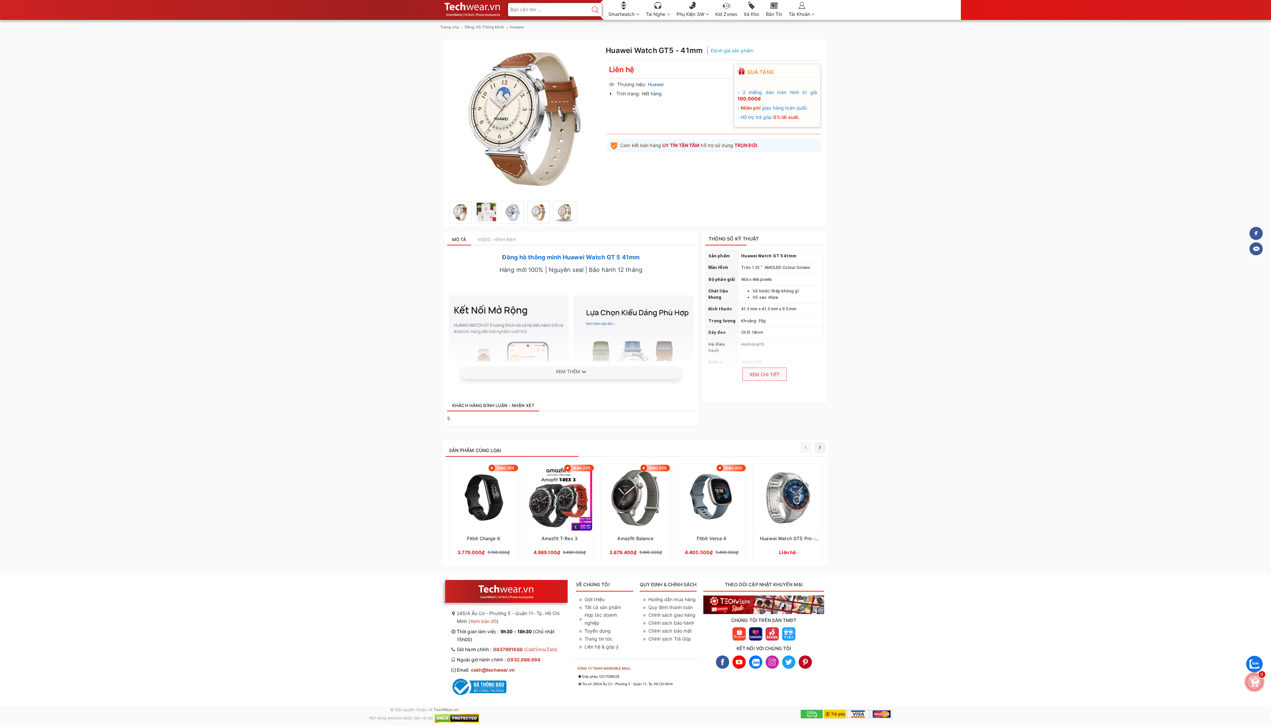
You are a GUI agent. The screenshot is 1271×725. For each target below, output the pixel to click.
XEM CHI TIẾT (764, 374)
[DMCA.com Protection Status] (457, 717)
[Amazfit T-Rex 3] (559, 512)
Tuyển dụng (598, 631)
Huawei (517, 27)
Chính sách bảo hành (671, 623)
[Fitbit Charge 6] (483, 512)
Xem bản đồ (483, 621)
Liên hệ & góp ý (602, 646)
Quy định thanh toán (670, 607)
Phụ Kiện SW (691, 14)
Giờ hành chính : (507, 649)
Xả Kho (751, 14)
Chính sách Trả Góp (669, 639)
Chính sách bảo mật (670, 631)
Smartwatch (622, 14)
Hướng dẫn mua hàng (672, 599)
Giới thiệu (595, 599)
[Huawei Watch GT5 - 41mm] (460, 212)
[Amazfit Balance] (635, 512)
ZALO (755, 662)
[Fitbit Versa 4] (711, 512)
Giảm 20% (734, 468)
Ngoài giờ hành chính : (499, 659)
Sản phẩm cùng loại (475, 450)
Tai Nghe (656, 14)
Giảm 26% (506, 468)
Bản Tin (774, 14)
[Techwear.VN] (473, 8)
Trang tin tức (599, 639)
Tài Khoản (800, 14)
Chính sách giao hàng (672, 615)
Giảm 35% (658, 468)
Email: (486, 670)
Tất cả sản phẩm (603, 607)
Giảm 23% (581, 468)
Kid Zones (726, 14)
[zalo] (1254, 674)
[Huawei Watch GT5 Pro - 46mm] (787, 512)
